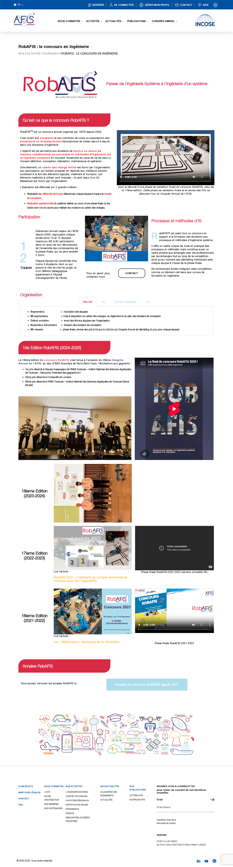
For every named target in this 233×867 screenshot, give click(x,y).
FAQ (20, 804)
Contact (186, 4)
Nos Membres (51, 804)
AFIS (21, 53)
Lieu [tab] (103, 301)
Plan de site (25, 786)
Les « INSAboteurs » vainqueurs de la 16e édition (87, 641)
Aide (206, 4)
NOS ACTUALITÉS (109, 786)
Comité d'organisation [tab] (125, 301)
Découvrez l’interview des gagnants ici (60, 372)
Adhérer (98, 4)
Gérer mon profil (157, 4)
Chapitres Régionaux (77, 800)
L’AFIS (47, 792)
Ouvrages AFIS (137, 799)
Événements (72, 809)
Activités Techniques (43, 53)
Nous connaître (69, 21)
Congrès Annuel (163, 21)
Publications (136, 21)
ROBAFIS (70, 813)
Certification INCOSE (77, 804)
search (215, 5)
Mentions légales (29, 792)
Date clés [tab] (87, 301)
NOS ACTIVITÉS (74, 786)
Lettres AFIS (136, 795)
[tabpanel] (116, 321)
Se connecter (124, 4)
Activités (92, 21)
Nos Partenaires (53, 808)
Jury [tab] (148, 301)
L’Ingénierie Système (77, 792)
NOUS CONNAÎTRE (54, 786)
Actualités (113, 21)
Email (160, 799)
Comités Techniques (76, 796)
